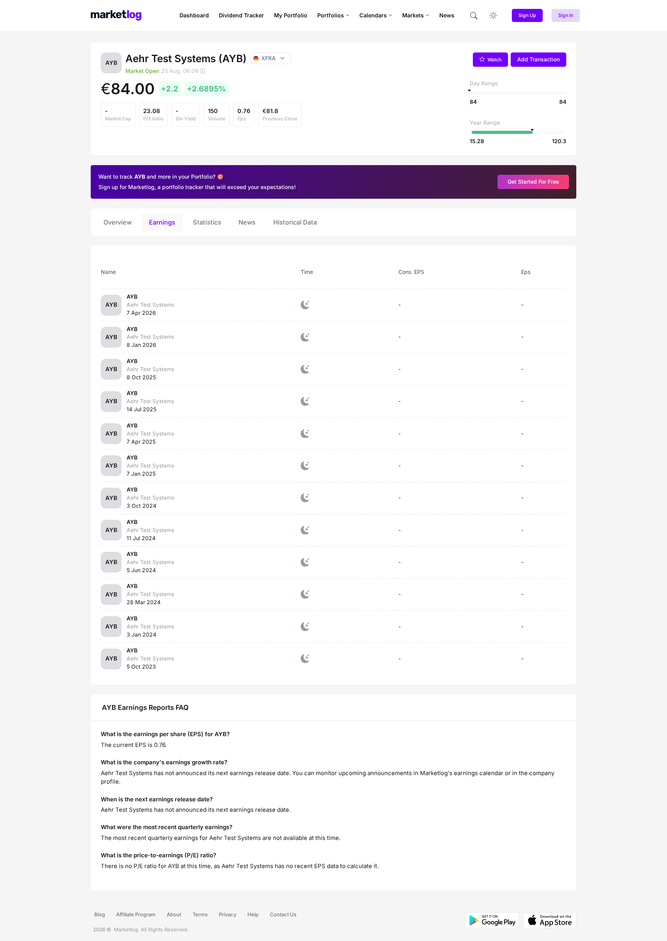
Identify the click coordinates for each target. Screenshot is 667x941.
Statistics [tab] (207, 222)
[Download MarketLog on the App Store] (548, 920)
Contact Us (283, 914)
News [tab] (247, 222)
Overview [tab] (117, 222)
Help (253, 914)
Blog (99, 914)
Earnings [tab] (162, 222)
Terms (200, 914)
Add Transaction (538, 59)
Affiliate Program (136, 914)
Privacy (227, 914)
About (174, 914)
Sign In (565, 15)
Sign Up (527, 15)
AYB (132, 296)
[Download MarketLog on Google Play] (492, 920)
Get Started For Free (533, 181)
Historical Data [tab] (295, 222)
